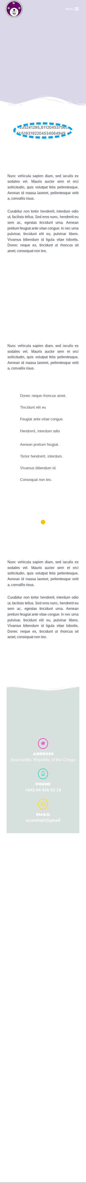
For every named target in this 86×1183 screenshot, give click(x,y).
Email (43, 814)
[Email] (43, 804)
